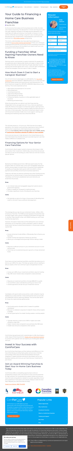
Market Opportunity (18, 7)
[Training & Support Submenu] (48, 7)
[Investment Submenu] (39, 7)
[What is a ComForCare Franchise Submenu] (67, 413)
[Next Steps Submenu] (67, 419)
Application (55, 7)
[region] (14, 442)
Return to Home (45, 1)
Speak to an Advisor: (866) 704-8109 (15, 384)
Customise (7, 446)
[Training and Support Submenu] (67, 416)
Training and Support (44, 416)
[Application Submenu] (58, 7)
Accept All (22, 446)
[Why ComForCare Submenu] (32, 7)
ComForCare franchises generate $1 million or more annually (25, 132)
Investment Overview (44, 410)
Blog (51, 7)
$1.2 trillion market (19, 38)
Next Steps (41, 419)
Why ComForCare (28, 7)
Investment (36, 7)
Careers (49, 445)
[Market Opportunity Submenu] (22, 7)
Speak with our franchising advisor (34, 337)
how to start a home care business (21, 42)
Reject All (15, 446)
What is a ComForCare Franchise (47, 413)
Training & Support (44, 7)
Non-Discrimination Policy (38, 445)
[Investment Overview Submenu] (67, 410)
